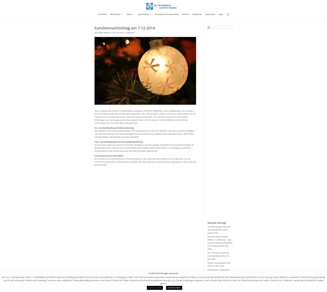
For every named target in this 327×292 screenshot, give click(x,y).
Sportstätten (143, 14)
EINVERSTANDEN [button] (174, 288)
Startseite (102, 14)
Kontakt (185, 14)
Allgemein (130, 32)
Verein (129, 14)
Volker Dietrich (104, 32)
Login (220, 14)
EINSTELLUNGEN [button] (154, 288)
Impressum (210, 14)
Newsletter (197, 14)
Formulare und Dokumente (167, 14)
